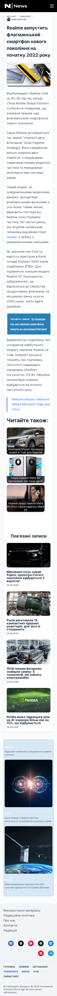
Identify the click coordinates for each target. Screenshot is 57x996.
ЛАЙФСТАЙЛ (11, 976)
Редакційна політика (19, 915)
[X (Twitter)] (21, 943)
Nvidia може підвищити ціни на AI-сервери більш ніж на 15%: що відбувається (28, 720)
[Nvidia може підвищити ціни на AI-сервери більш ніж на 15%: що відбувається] (28, 700)
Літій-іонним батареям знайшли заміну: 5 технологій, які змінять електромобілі (24, 673)
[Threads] (41, 943)
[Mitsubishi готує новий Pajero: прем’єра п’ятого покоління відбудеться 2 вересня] (28, 555)
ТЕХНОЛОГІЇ (24, 16)
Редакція (10, 930)
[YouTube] (41, 953)
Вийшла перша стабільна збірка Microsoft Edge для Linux (31, 404)
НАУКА (8, 813)
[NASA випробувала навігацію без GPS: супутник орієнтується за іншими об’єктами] (28, 850)
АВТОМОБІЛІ (40, 966)
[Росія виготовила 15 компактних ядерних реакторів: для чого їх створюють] (28, 603)
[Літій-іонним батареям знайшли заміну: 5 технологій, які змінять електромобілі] (28, 652)
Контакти (10, 925)
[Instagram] (31, 943)
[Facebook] (11, 943)
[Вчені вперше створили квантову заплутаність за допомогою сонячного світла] (28, 783)
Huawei (12, 237)
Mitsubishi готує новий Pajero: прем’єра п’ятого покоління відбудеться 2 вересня (26, 576)
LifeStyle (9, 747)
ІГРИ (36, 971)
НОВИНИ (24, 966)
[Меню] (52, 6)
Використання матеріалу (21, 910)
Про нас (9, 920)
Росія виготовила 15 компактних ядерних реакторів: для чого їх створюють (23, 624)
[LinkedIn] (51, 943)
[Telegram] (51, 953)
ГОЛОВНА (9, 966)
